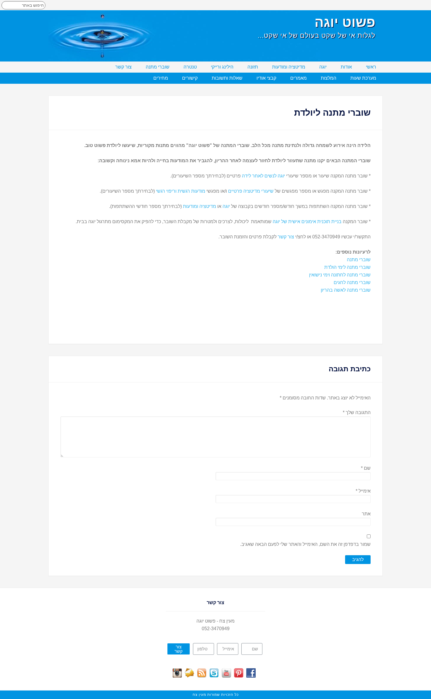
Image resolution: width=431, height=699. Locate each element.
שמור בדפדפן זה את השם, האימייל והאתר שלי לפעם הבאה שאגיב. (305, 544)
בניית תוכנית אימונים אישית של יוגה (307, 221)
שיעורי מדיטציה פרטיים (251, 191)
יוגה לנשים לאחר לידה (263, 175)
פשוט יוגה (345, 22)
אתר (366, 513)
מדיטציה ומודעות (199, 206)
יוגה (226, 206)
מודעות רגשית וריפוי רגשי (180, 191)
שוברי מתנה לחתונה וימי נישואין (340, 274)
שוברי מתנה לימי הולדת (347, 267)
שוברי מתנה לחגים (352, 282)
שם (366, 468)
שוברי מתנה (359, 259)
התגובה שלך (357, 412)
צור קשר (286, 236)
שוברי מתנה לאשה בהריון (346, 290)
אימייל (363, 490)
